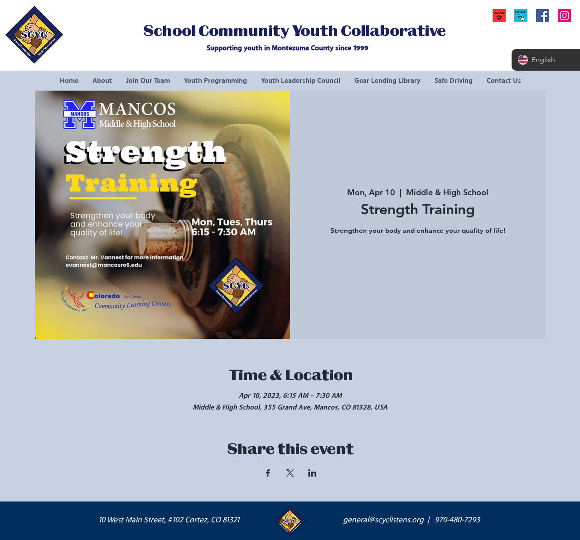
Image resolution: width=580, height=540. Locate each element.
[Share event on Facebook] (268, 473)
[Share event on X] (290, 473)
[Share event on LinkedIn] (312, 473)
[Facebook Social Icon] (542, 15)
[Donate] (499, 15)
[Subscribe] (520, 15)
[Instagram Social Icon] (564, 15)
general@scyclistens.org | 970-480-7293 (411, 520)
